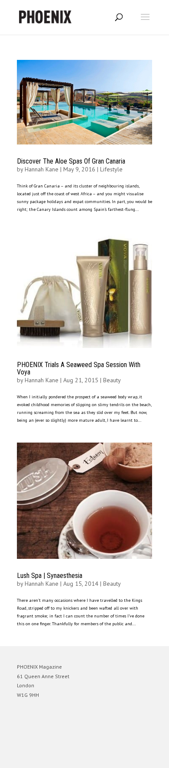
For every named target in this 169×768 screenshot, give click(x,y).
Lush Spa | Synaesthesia (49, 575)
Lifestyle (111, 169)
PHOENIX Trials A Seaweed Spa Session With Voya (78, 369)
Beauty (112, 380)
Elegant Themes (72, 757)
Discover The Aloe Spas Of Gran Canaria (71, 161)
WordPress (126, 757)
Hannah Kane (41, 169)
